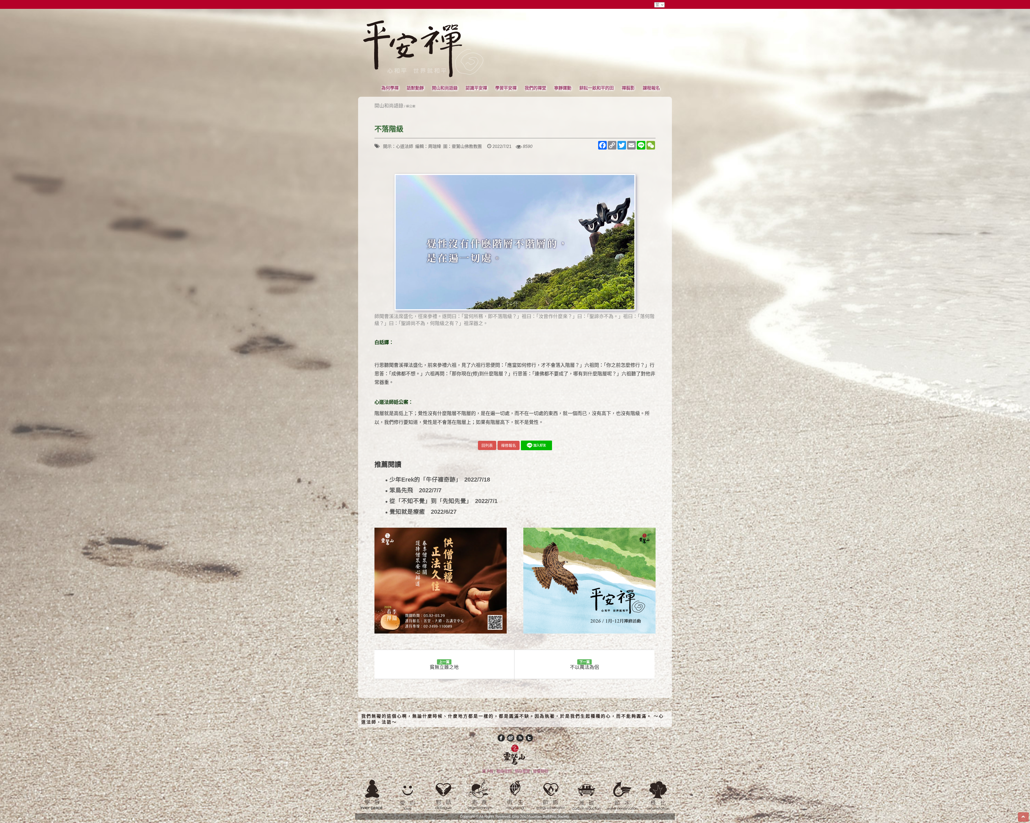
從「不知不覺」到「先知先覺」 (441, 501)
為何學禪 (390, 87)
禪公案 (410, 106)
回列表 (487, 445)
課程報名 (651, 87)
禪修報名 (508, 445)
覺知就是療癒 (421, 512)
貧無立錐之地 (444, 665)
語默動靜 (415, 87)
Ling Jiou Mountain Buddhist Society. (541, 816)
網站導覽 (522, 771)
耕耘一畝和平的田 (596, 87)
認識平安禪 (476, 87)
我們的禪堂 (535, 87)
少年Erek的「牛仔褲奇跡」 (437, 480)
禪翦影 (628, 87)
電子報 (487, 771)
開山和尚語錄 (445, 87)
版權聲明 (540, 771)
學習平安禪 (506, 87)
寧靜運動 (562, 87)
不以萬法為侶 (584, 665)
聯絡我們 (504, 771)
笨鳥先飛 (413, 490)
